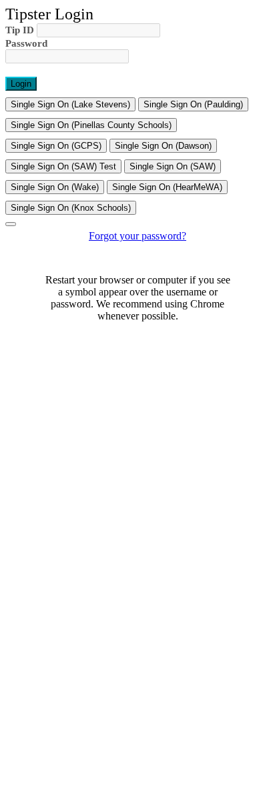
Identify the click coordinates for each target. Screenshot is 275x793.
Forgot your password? (137, 235)
